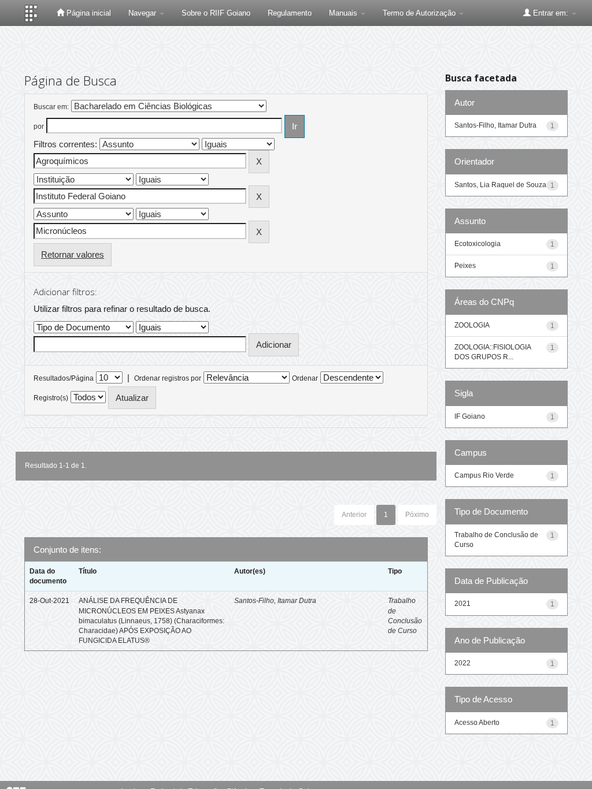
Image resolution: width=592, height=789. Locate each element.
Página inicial (87, 13)
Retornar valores (72, 254)
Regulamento (290, 13)
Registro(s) (51, 398)
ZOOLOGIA (472, 325)
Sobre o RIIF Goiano (216, 13)
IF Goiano (469, 416)
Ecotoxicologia (477, 244)
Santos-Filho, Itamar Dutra (275, 601)
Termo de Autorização (420, 13)
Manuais (344, 13)
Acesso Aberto (477, 723)
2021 (462, 604)
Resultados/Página (64, 378)
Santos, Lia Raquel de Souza (500, 185)
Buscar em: (51, 107)
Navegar (143, 13)
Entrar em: (551, 13)
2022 (462, 663)
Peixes (465, 266)
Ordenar (305, 378)
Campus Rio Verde (484, 475)
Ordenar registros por (167, 378)
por (39, 126)
